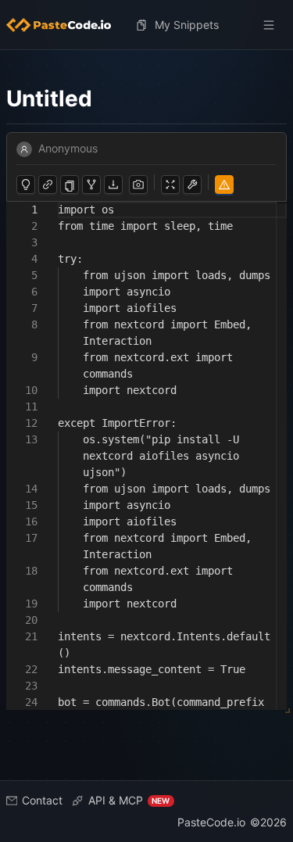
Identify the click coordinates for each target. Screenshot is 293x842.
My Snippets (187, 24)
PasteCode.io (211, 822)
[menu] (146, 25)
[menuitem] (64, 25)
